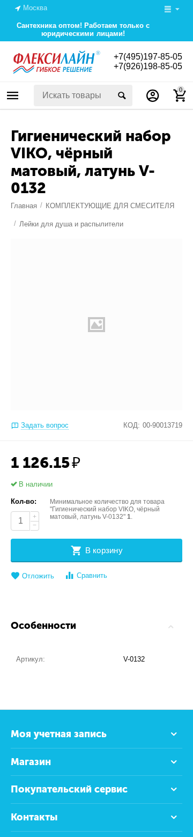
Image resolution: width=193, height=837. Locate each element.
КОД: (131, 425)
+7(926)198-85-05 (148, 66)
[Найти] (121, 95)
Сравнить (92, 575)
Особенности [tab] (43, 626)
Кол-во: (23, 501)
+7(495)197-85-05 (148, 56)
